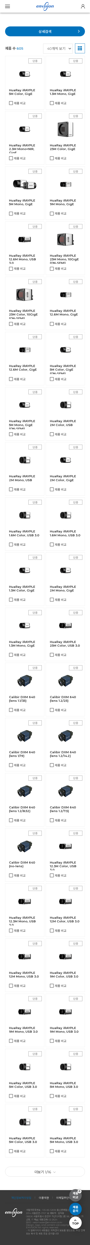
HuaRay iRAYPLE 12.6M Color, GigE (23, 367)
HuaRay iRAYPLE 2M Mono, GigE (63, 588)
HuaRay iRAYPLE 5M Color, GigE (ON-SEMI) (63, 369)
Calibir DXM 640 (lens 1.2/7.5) (63, 809)
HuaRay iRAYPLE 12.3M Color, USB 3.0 (63, 866)
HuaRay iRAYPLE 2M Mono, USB (22, 478)
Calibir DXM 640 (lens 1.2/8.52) (22, 809)
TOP (75, 1223)
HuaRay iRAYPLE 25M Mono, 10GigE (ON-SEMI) (64, 259)
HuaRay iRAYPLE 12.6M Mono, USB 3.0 (22, 259)
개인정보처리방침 (21, 1198)
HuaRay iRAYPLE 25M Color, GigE (63, 147)
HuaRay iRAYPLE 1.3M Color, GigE (22, 588)
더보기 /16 (42, 1172)
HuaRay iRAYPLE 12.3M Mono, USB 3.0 (22, 921)
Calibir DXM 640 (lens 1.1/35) (22, 698)
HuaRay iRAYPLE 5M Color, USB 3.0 (23, 1085)
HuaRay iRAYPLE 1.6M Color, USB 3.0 (24, 533)
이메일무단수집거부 (67, 1198)
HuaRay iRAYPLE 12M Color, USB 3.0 (64, 919)
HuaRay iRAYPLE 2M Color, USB (63, 422)
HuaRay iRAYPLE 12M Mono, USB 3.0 (24, 974)
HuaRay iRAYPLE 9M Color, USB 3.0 (64, 974)
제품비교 (77, 1194)
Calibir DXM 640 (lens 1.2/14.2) (63, 754)
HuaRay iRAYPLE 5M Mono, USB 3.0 (64, 1085)
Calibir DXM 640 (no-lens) (22, 864)
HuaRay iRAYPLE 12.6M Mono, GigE (64, 312)
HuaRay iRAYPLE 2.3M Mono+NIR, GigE (22, 148)
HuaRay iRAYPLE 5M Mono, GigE (22, 202)
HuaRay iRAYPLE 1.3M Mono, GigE (63, 92)
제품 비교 (20, 103)
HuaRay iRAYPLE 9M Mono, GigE (63, 202)
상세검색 (45, 31)
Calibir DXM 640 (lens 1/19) (22, 754)
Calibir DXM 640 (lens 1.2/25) (63, 698)
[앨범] (80, 48)
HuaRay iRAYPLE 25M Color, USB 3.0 (65, 643)
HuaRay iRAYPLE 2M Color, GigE (63, 478)
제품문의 (75, 1209)
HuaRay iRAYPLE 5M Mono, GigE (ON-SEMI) (22, 424)
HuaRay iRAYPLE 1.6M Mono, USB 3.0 (65, 533)
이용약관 (44, 1198)
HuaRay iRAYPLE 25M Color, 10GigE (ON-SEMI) (23, 314)
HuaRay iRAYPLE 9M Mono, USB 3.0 (23, 1029)
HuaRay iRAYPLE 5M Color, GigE (22, 92)
